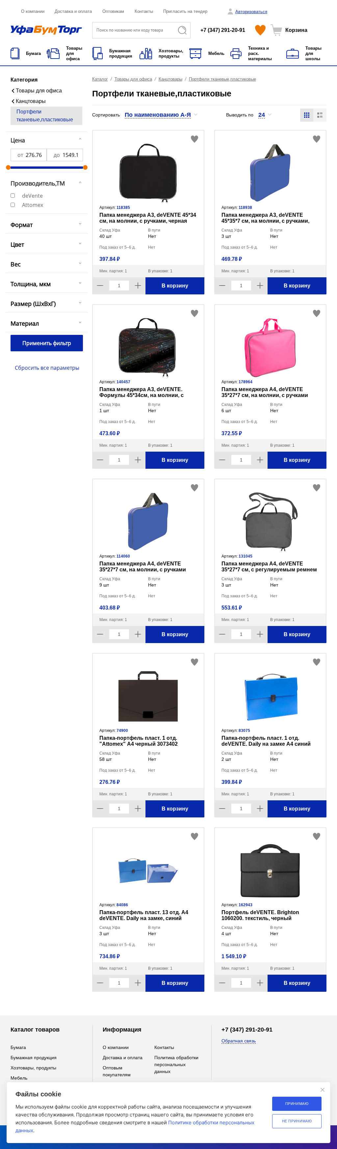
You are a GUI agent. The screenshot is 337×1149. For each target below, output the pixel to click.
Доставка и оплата (73, 11)
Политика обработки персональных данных (176, 1064)
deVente (32, 195)
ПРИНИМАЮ (297, 1104)
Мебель (19, 1078)
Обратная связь (238, 1040)
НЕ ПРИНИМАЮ (297, 1121)
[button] (161, 115)
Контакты (144, 11)
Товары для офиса (39, 90)
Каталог (100, 79)
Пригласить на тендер (185, 11)
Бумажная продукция (34, 1057)
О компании (32, 11)
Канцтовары (31, 101)
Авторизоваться (251, 11)
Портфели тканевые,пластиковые (44, 115)
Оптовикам (113, 11)
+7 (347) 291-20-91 (222, 30)
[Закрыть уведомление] (322, 1090)
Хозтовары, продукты (33, 1067)
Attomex (32, 205)
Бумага (18, 1047)
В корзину (175, 285)
